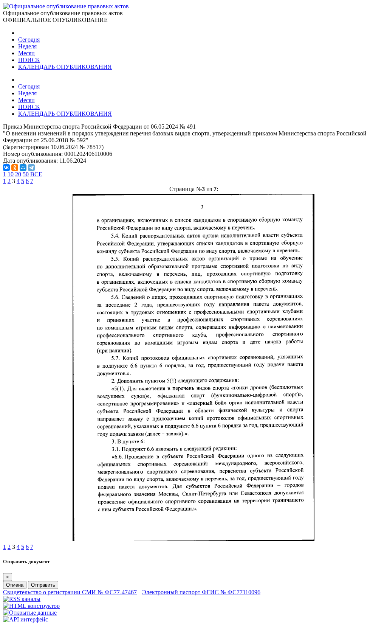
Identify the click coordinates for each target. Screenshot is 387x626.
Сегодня (29, 39)
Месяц (26, 53)
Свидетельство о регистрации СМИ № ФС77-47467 (70, 592)
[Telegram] (31, 167)
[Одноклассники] (14, 167)
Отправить (43, 585)
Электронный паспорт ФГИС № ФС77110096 (201, 592)
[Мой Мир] (23, 167)
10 (11, 174)
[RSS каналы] (21, 599)
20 (18, 174)
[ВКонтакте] (6, 167)
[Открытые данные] (30, 612)
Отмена (14, 585)
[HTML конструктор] (31, 606)
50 (26, 174)
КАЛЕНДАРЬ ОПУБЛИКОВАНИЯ (65, 67)
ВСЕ (36, 174)
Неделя (27, 46)
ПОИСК (29, 60)
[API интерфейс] (25, 619)
